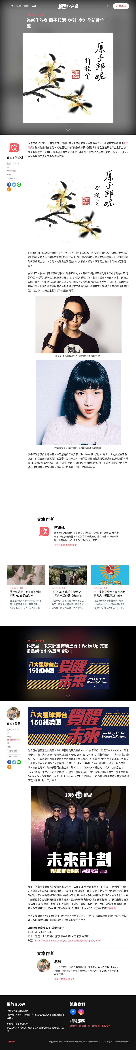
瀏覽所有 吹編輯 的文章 (65, 545)
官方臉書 (111, 908)
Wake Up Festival (14, 756)
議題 (18, 6)
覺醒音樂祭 (12, 751)
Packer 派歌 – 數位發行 (99, 1026)
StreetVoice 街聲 (78, 1026)
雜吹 (34, 6)
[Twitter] (14, 184)
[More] (9, 189)
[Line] (19, 184)
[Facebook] (9, 184)
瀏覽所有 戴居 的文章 (64, 979)
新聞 (26, 6)
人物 (11, 6)
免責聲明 (11, 1041)
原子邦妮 (11, 179)
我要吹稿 (121, 6)
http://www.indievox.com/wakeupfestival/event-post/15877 (68, 940)
